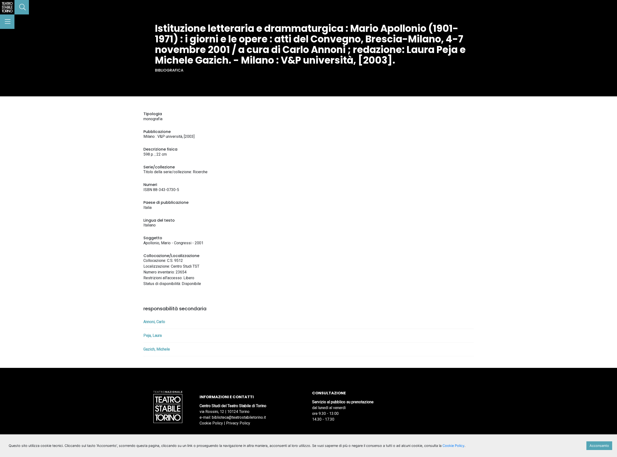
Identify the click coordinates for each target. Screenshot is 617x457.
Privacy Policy (238, 423)
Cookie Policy (211, 423)
